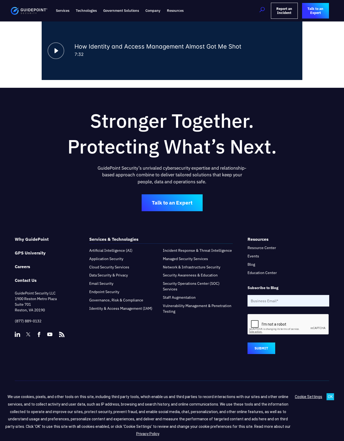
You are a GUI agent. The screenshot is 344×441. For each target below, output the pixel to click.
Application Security (106, 258)
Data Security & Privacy (108, 275)
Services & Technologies (113, 239)
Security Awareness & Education (190, 275)
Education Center (262, 272)
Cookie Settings (308, 397)
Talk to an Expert (172, 202)
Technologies (86, 10)
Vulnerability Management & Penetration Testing (197, 308)
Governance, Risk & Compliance (116, 300)
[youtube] (49, 334)
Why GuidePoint (32, 239)
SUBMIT (261, 348)
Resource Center (262, 247)
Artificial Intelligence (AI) (110, 250)
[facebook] (39, 334)
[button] (262, 10)
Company (152, 10)
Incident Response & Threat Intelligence (197, 250)
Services (62, 10)
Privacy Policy (147, 434)
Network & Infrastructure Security (191, 267)
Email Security (101, 283)
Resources (175, 10)
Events (253, 256)
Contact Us (26, 280)
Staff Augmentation (179, 297)
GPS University (30, 253)
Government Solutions (121, 10)
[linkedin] (17, 334)
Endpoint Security (104, 291)
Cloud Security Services (109, 267)
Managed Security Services (185, 258)
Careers (22, 266)
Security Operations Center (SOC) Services (191, 286)
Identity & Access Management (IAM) (120, 308)
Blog (251, 264)
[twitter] (28, 334)
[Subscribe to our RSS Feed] (61, 332)
